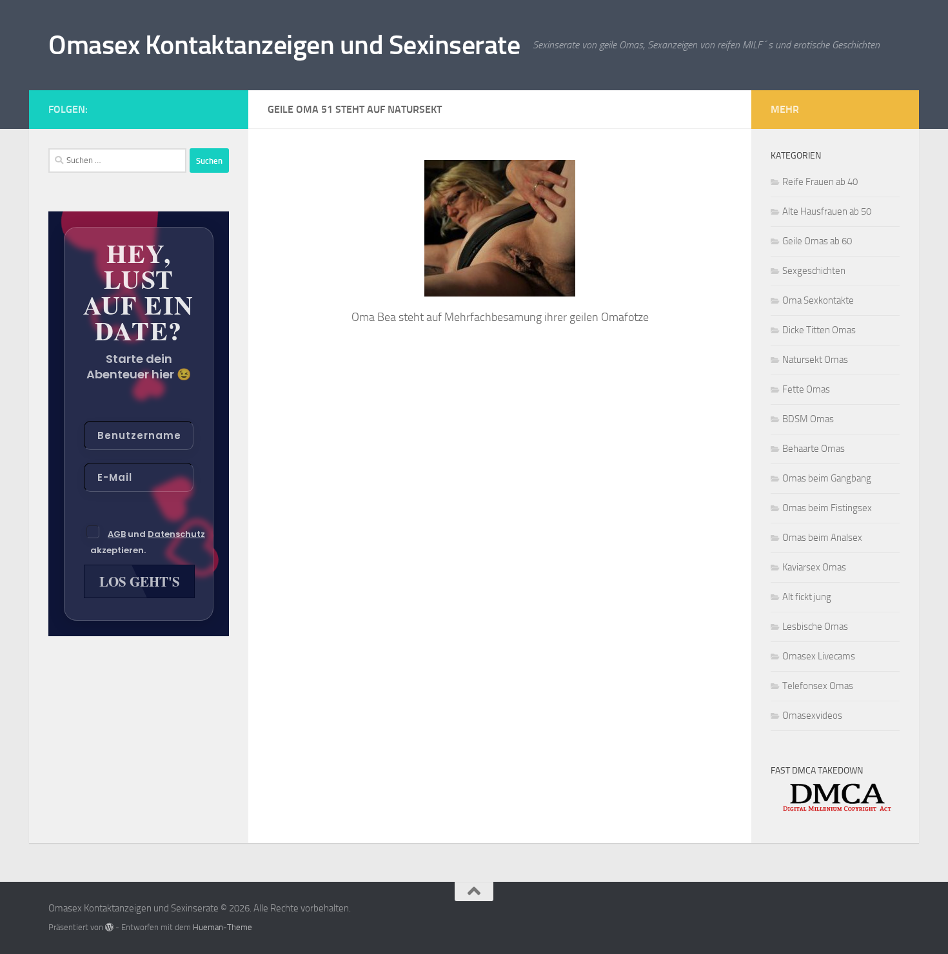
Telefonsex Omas (817, 686)
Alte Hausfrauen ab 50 (826, 211)
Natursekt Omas (815, 359)
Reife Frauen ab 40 (820, 182)
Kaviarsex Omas (814, 567)
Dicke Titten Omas (819, 330)
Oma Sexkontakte (818, 300)
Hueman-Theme (222, 927)
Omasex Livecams (818, 656)
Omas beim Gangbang (826, 478)
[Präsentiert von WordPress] (109, 927)
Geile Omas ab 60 (817, 241)
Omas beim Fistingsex (827, 508)
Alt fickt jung (806, 597)
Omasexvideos (812, 715)
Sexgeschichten (813, 271)
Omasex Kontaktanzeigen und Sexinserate (284, 45)
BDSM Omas (808, 419)
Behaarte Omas (813, 448)
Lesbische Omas (815, 626)
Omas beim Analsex (822, 537)
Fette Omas (806, 389)
